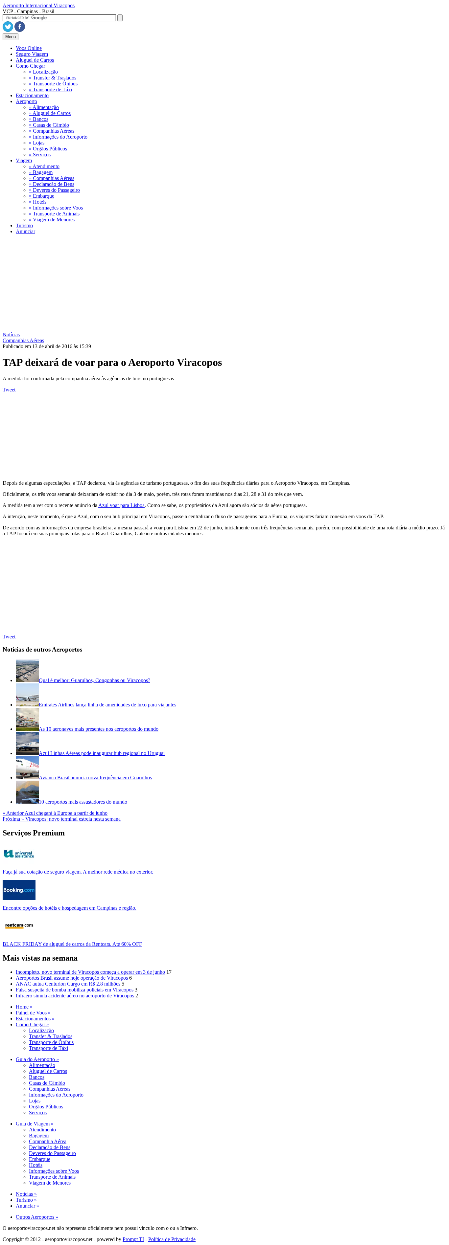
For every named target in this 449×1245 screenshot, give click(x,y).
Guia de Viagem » (35, 1123)
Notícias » (26, 1194)
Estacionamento (32, 95)
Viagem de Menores (50, 1183)
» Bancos (38, 119)
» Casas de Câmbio (49, 125)
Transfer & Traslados (50, 1036)
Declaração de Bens (49, 1147)
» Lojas (36, 142)
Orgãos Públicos (46, 1106)
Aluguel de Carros (35, 60)
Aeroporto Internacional (39, 5)
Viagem (24, 160)
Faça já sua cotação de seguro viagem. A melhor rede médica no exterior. (78, 872)
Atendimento (42, 1129)
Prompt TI (133, 1239)
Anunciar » (27, 1206)
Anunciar (25, 231)
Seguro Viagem (32, 54)
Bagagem (39, 1135)
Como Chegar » (32, 1024)
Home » (24, 1007)
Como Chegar (30, 66)
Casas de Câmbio (47, 1083)
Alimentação (42, 1065)
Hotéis (35, 1165)
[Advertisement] (200, 286)
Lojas (34, 1100)
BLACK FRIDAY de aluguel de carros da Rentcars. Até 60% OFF (72, 944)
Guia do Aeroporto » (37, 1059)
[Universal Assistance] (19, 862)
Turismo (24, 225)
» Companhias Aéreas (51, 131)
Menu (10, 36)
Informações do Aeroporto (56, 1095)
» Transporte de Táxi (50, 89)
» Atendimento (44, 166)
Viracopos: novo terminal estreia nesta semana (62, 819)
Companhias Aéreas (49, 1089)
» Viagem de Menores (52, 219)
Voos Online (29, 48)
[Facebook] (19, 30)
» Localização (43, 72)
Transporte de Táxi (48, 1048)
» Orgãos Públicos (48, 148)
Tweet (9, 389)
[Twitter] (8, 30)
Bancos (36, 1077)
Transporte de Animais (52, 1177)
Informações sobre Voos (54, 1171)
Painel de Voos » (33, 1012)
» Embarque (41, 196)
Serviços (38, 1112)
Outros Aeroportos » (37, 1217)
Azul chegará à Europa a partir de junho (55, 813)
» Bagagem (41, 172)
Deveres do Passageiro (52, 1153)
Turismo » (26, 1200)
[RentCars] (19, 934)
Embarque (39, 1159)
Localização (41, 1030)
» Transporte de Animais (54, 213)
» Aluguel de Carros (50, 113)
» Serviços (40, 154)
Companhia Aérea (47, 1141)
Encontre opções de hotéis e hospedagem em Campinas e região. (69, 908)
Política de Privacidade (172, 1239)
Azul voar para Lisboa (121, 505)
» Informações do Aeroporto (58, 137)
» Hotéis (37, 202)
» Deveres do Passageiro (54, 190)
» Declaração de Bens (51, 184)
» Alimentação (44, 107)
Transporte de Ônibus (51, 1042)
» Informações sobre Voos (56, 208)
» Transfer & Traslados (52, 77)
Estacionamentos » (35, 1018)
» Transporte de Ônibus (53, 83)
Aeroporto (26, 101)
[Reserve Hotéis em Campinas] (19, 898)
